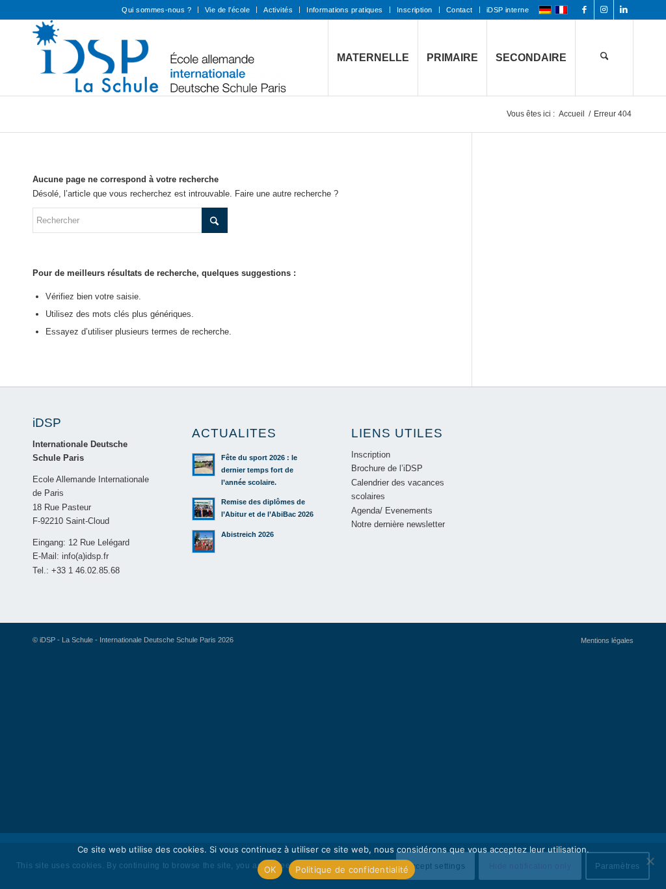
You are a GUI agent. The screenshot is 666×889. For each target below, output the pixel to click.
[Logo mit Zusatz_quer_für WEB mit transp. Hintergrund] (159, 58)
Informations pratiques (344, 10)
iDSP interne (507, 10)
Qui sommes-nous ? (156, 10)
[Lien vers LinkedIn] (623, 10)
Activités (278, 10)
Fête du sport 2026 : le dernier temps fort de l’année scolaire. (259, 470)
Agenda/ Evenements (392, 510)
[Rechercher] (604, 58)
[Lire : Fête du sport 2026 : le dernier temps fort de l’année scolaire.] (203, 464)
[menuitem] (156, 10)
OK (270, 869)
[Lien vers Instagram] (603, 10)
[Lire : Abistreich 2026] (203, 541)
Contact (459, 10)
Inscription (415, 10)
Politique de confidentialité (351, 869)
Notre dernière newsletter (398, 524)
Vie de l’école (227, 10)
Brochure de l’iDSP (387, 468)
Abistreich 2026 (247, 534)
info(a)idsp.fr (85, 556)
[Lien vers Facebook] (584, 10)
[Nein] (649, 861)
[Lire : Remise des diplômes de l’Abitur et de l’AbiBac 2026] (203, 509)
